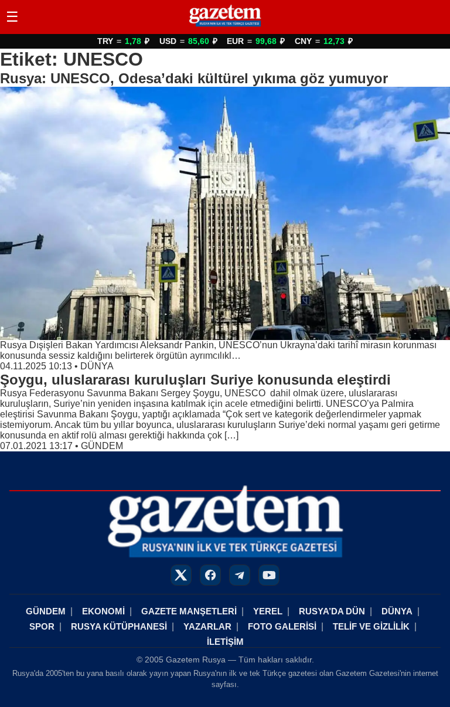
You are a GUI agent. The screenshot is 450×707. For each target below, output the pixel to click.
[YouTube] (268, 575)
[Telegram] (239, 575)
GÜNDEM (102, 446)
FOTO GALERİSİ (282, 626)
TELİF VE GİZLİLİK (371, 626)
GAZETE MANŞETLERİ (189, 611)
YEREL (267, 611)
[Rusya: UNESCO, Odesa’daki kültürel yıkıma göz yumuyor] (225, 213)
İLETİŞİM (225, 642)
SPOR (41, 626)
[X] (181, 575)
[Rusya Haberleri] (225, 26)
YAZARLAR (207, 626)
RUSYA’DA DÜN (332, 611)
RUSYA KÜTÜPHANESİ (119, 626)
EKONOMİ (103, 611)
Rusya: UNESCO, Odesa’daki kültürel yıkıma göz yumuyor (194, 78)
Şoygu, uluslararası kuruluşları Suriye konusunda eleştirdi (195, 380)
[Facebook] (210, 575)
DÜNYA (97, 366)
